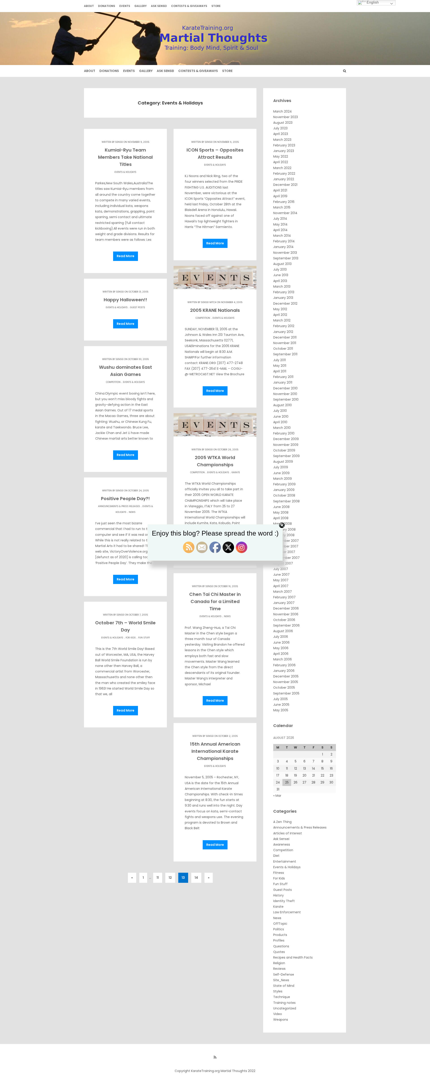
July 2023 (280, 128)
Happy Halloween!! (125, 300)
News (132, 512)
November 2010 (285, 394)
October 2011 (283, 348)
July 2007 (280, 569)
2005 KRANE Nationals (215, 310)
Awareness (281, 844)
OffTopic (280, 923)
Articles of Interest (287, 833)
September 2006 (286, 625)
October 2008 (284, 495)
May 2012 (280, 309)
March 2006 (282, 659)
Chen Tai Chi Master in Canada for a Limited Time (215, 601)
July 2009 (280, 467)
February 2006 (284, 665)
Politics (278, 929)
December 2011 (285, 337)
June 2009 (281, 473)
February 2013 (283, 292)
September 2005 (286, 693)
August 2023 (282, 122)
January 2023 (283, 151)
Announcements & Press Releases (119, 506)
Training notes (284, 1002)
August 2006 (283, 631)
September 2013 (285, 258)
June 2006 (281, 642)
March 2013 (281, 286)
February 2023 (284, 145)
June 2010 (280, 416)
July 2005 (280, 699)
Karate (236, 472)
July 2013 (280, 269)
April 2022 (280, 162)
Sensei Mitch (208, 302)
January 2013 (283, 297)
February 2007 (284, 597)
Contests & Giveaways (189, 6)
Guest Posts (137, 307)
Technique (281, 997)
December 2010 (285, 388)
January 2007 (284, 603)
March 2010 (282, 427)
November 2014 (285, 213)
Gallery (140, 6)
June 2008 (281, 507)
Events (124, 6)
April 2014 (280, 230)
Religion (279, 963)
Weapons (280, 1019)
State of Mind (283, 985)
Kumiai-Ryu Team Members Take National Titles (125, 157)
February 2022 (284, 173)
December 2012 (285, 303)
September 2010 (286, 399)
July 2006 (280, 636)
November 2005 (285, 682)
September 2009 (286, 456)
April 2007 (280, 586)
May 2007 (280, 580)
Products (280, 935)
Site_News (281, 980)
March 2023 (282, 139)
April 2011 (279, 371)
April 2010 (280, 422)
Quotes (279, 952)
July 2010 (280, 410)
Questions (281, 946)
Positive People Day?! (125, 498)
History (278, 895)
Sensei (119, 142)
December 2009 (286, 439)
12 (170, 877)
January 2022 (283, 179)
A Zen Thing (282, 822)
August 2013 (282, 264)
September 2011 (285, 354)
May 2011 (279, 365)
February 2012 (283, 326)
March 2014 (282, 235)
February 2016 (284, 202)
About (89, 6)
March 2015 (281, 207)
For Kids (131, 637)
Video (277, 1014)
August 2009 (283, 461)
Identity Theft (284, 901)
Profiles (278, 940)
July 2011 (279, 360)
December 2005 (286, 676)
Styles (277, 991)
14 (196, 877)
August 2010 (282, 405)
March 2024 (282, 111)
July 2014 (280, 218)
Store (216, 6)
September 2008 (286, 501)
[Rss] (215, 1057)
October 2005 (284, 687)
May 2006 (280, 648)
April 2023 (280, 134)
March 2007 (282, 591)
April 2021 (280, 190)
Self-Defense (283, 974)
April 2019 (280, 196)
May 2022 (280, 156)
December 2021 (285, 184)
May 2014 (280, 224)
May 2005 (280, 710)
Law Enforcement (287, 912)
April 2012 (280, 314)
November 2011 (284, 343)
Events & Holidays (125, 172)
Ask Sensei (159, 6)
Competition (203, 318)
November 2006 (285, 614)
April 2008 (280, 518)
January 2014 (283, 247)
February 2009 (284, 484)
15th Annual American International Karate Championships (215, 751)
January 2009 (284, 490)
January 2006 (284, 670)
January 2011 (282, 382)
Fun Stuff (144, 637)
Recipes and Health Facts (293, 957)
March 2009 (282, 478)
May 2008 (280, 512)
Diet (276, 855)
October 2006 (284, 620)
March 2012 (281, 320)
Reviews (279, 968)
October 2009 (284, 450)
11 (158, 877)
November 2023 (285, 117)
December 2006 (286, 608)
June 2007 (281, 574)
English (372, 2)
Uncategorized (284, 1008)
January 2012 (283, 332)
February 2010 (284, 433)
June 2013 (280, 275)
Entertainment (284, 861)
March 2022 (282, 168)
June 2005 (281, 704)
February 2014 (284, 241)
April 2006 (280, 653)
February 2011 (283, 377)
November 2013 (285, 252)
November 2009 (285, 445)
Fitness (278, 872)
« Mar (277, 795)
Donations (106, 6)
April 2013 (280, 281)
